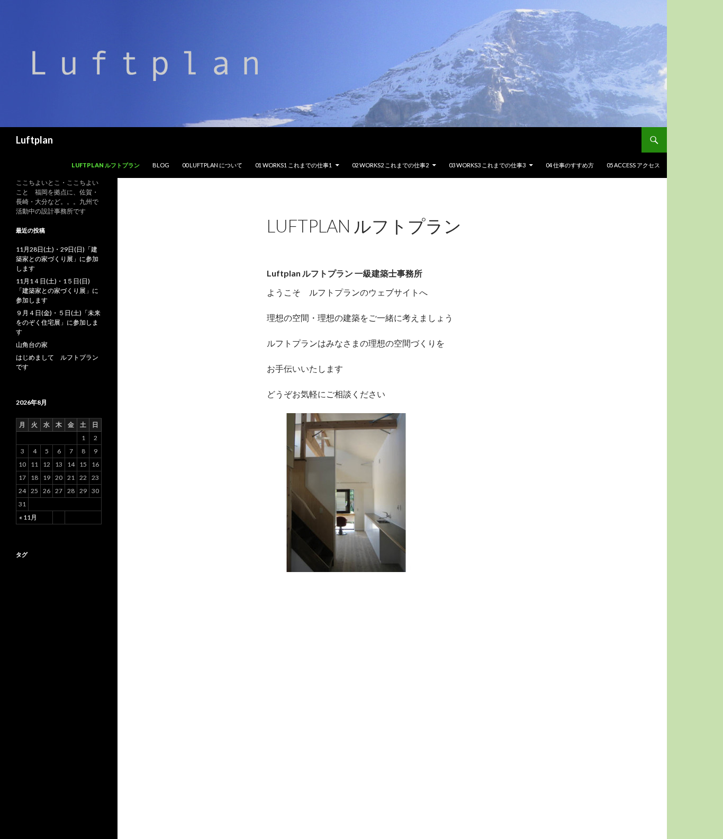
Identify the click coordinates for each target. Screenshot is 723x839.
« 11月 (28, 517)
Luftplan (34, 140)
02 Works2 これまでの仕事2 (390, 165)
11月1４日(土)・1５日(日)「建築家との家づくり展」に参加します (57, 290)
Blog (160, 165)
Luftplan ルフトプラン (105, 165)
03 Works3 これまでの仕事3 (487, 165)
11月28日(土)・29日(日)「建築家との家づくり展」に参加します (57, 258)
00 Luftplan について (212, 165)
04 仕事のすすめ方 (570, 165)
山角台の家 (32, 345)
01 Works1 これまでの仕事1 (293, 165)
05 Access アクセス (633, 165)
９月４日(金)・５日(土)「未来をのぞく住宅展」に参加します (58, 322)
